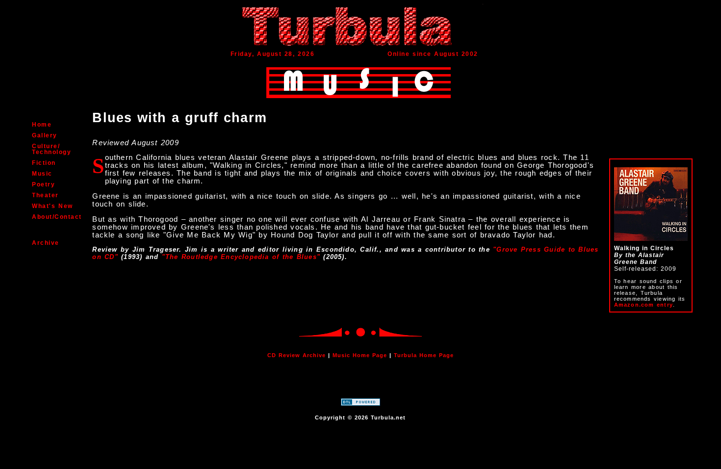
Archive (45, 242)
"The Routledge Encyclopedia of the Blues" (241, 257)
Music (42, 173)
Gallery (44, 135)
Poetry (43, 184)
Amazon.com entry (643, 305)
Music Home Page (360, 355)
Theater (45, 195)
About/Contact (57, 216)
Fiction (44, 162)
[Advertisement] (360, 380)
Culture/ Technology (51, 149)
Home (42, 124)
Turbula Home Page (424, 355)
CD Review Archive (296, 355)
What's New (52, 206)
